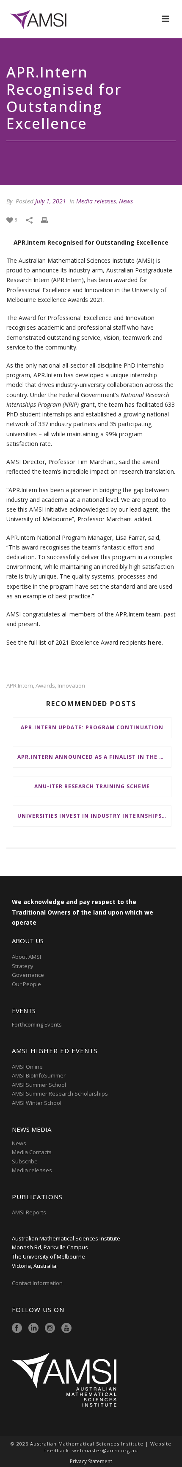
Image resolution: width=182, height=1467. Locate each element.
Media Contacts (32, 1152)
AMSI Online (27, 1066)
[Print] (48, 219)
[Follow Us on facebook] (17, 1328)
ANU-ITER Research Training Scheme (92, 786)
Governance (28, 975)
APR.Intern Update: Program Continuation (92, 727)
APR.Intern (19, 685)
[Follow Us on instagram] (50, 1328)
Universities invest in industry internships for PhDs (94, 815)
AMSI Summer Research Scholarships (60, 1093)
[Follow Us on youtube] (66, 1328)
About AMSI (26, 956)
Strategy (22, 966)
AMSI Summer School (39, 1084)
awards (45, 685)
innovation (71, 685)
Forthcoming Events (37, 1024)
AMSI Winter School (36, 1103)
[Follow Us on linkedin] (33, 1328)
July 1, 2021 (50, 201)
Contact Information (38, 1283)
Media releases (96, 201)
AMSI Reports (29, 1212)
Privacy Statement (91, 1461)
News (126, 201)
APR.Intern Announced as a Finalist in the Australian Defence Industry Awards (94, 756)
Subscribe (25, 1161)
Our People (26, 984)
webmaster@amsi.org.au (105, 1450)
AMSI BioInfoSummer (39, 1075)
